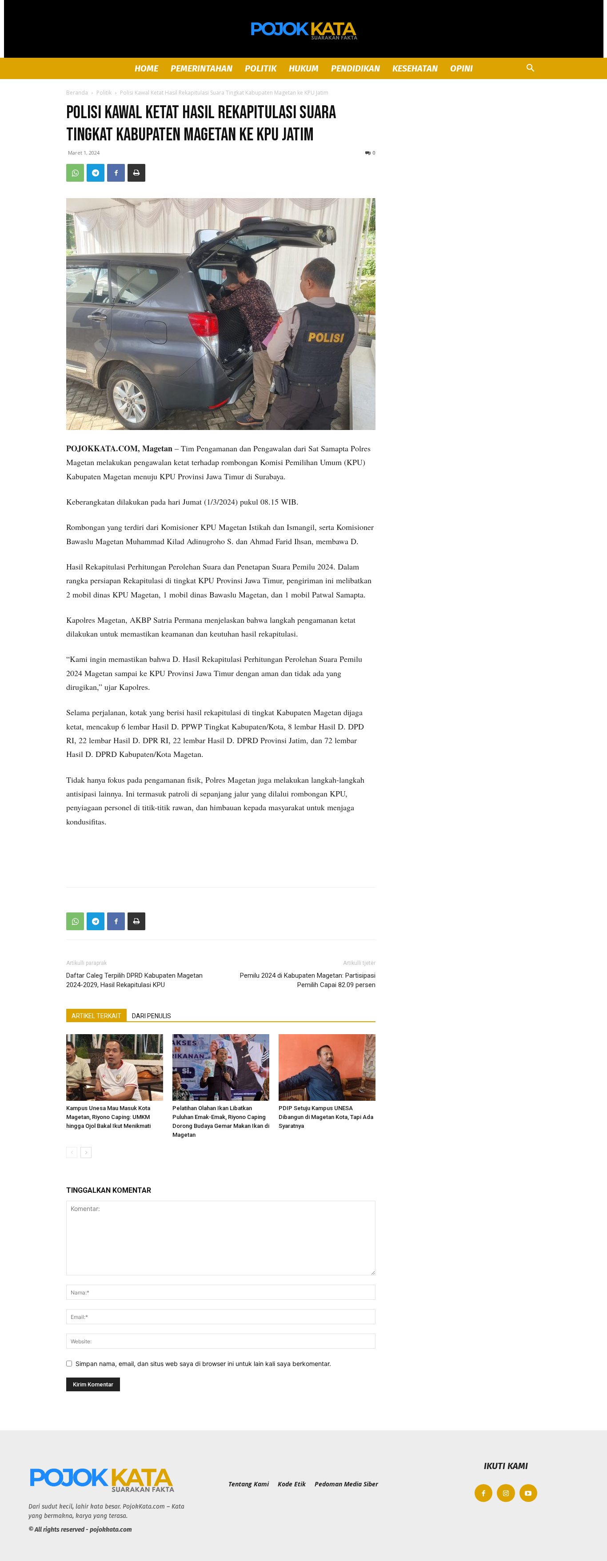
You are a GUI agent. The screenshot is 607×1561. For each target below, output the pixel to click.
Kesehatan (415, 68)
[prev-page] (71, 1152)
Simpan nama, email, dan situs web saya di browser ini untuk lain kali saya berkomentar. (203, 1363)
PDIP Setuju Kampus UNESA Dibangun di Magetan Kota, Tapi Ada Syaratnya (326, 1117)
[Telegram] (95, 173)
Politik (260, 68)
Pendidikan (355, 68)
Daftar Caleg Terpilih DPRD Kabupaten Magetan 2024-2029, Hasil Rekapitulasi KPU (134, 980)
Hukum (304, 68)
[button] (530, 69)
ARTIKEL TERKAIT (96, 1015)
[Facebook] (116, 173)
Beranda (77, 92)
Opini (461, 68)
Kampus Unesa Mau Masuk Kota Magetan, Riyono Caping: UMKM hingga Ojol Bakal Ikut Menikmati (108, 1117)
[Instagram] (506, 1493)
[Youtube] (528, 1493)
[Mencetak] (136, 173)
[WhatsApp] (75, 173)
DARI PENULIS (151, 1015)
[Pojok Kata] (303, 29)
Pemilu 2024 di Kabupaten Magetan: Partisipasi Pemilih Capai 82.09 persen (307, 980)
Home (146, 68)
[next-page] (86, 1152)
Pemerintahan (201, 68)
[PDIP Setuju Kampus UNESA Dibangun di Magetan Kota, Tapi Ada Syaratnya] (327, 1067)
